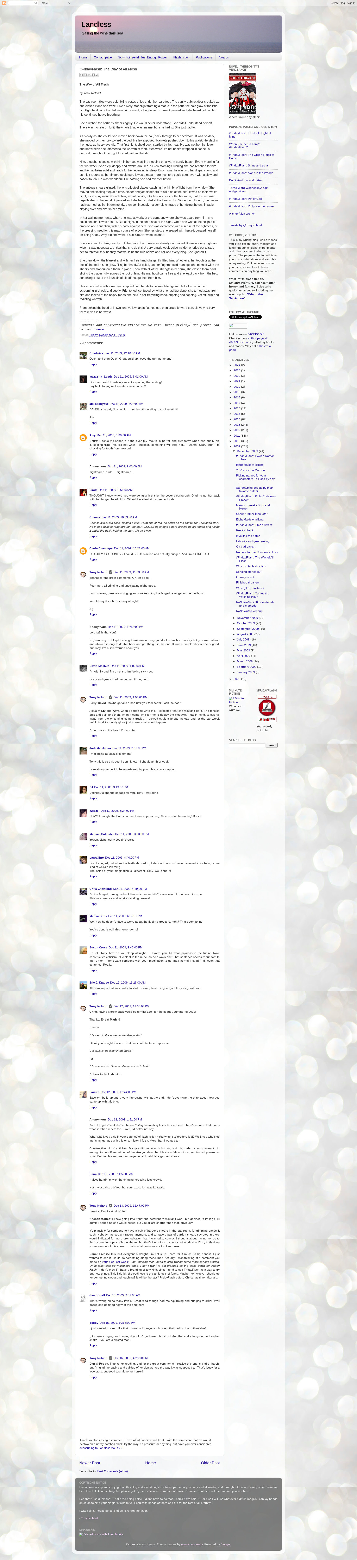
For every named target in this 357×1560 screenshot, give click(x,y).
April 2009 (244, 655)
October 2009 (246, 623)
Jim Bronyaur (98, 403)
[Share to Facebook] (93, 75)
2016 (237, 408)
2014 (237, 419)
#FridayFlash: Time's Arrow (254, 524)
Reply (93, 364)
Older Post (210, 1463)
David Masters (99, 666)
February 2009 (247, 666)
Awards (224, 57)
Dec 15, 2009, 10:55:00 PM (117, 1322)
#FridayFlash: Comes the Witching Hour (252, 595)
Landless (96, 24)
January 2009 (246, 672)
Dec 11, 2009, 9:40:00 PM (126, 947)
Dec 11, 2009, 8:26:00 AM (126, 403)
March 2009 (245, 661)
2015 (237, 413)
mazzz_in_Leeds (101, 376)
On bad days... (245, 546)
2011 (237, 435)
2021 (237, 381)
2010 (237, 441)
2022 (237, 375)
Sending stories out (248, 571)
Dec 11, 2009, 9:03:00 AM (125, 466)
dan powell (97, 1295)
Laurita (94, 1092)
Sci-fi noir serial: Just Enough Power (142, 57)
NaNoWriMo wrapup (249, 611)
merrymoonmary (192, 1544)
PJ (91, 787)
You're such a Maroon (250, 470)
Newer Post (89, 1463)
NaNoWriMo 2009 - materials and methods (255, 604)
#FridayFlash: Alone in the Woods (251, 173)
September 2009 (248, 628)
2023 (237, 370)
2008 (237, 679)
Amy (92, 435)
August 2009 (245, 634)
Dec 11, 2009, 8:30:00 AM (114, 435)
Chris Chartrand (100, 888)
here (100, 329)
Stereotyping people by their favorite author (254, 489)
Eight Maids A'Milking (250, 464)
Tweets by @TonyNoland (245, 225)
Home (83, 57)
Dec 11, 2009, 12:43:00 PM (125, 627)
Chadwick (96, 353)
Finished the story (247, 582)
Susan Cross (98, 947)
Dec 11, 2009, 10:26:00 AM (132, 548)
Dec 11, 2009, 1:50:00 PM (131, 697)
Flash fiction (181, 57)
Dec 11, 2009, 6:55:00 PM (125, 916)
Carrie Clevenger (101, 548)
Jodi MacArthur (100, 748)
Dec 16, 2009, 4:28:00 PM (131, 1358)
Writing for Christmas (250, 588)
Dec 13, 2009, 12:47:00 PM (131, 1205)
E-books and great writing (253, 541)
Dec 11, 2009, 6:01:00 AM (131, 376)
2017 (237, 403)
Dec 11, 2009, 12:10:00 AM (122, 353)
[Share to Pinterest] (97, 75)
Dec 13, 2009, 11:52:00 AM (115, 1174)
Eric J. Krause (99, 982)
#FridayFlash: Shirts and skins (249, 165)
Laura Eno (96, 857)
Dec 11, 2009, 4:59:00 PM (130, 888)
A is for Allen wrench (242, 213)
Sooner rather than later (252, 514)
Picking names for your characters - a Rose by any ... (255, 479)
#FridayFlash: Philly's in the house (251, 206)
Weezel (94, 810)
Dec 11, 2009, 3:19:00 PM (111, 787)
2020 (237, 386)
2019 (237, 392)
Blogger (226, 1544)
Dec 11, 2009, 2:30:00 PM (129, 748)
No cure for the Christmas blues (257, 552)
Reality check (244, 530)
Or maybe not (245, 577)
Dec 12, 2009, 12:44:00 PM (118, 1092)
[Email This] (81, 75)
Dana (93, 1174)
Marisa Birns (98, 916)
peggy (93, 1322)
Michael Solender (101, 834)
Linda (93, 490)
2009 (237, 446)
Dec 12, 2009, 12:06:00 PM (131, 1006)
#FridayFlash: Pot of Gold (246, 198)
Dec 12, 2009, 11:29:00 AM (128, 982)
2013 (237, 424)
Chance (94, 517)
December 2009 (248, 451)
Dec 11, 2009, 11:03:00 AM (131, 572)
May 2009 (244, 650)
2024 (237, 365)
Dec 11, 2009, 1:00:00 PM (128, 666)
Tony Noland (98, 572)
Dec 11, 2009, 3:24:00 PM (117, 810)
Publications (204, 57)
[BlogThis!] (85, 75)
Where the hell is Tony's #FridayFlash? (244, 146)
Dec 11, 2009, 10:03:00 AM (119, 517)
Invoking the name (248, 535)
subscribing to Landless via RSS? (101, 1448)
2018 (237, 397)
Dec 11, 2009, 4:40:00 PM (122, 857)
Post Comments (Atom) (112, 1471)
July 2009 (243, 639)
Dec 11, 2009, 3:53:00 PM (132, 834)
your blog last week (115, 1261)
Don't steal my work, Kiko (245, 180)
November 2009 (248, 617)
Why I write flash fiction (251, 566)
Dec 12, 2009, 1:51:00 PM (125, 1119)
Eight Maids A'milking (250, 519)
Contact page (103, 57)
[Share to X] (89, 75)
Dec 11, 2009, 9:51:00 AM (116, 490)
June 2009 (244, 645)
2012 (237, 430)
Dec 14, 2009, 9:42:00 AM (123, 1295)
